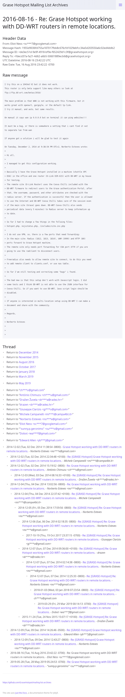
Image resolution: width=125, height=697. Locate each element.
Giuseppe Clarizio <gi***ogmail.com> (44, 409)
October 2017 (27, 367)
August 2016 (26, 362)
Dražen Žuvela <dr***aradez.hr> (41, 399)
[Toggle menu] (120, 5)
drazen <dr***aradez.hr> (36, 404)
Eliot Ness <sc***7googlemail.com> (43, 424)
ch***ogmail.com (32, 390)
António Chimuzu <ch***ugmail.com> (44, 395)
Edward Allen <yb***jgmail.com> (41, 440)
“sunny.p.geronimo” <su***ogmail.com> (46, 428)
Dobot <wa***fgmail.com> (37, 433)
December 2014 (28, 352)
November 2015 (28, 357)
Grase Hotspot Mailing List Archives (35, 4)
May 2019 (25, 383)
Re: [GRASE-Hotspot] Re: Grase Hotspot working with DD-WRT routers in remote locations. (78, 608)
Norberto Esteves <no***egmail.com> (44, 419)
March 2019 (26, 376)
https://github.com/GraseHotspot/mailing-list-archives (27, 682)
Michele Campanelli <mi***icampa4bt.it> (46, 414)
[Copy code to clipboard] (118, 83)
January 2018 (27, 371)
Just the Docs (21, 692)
